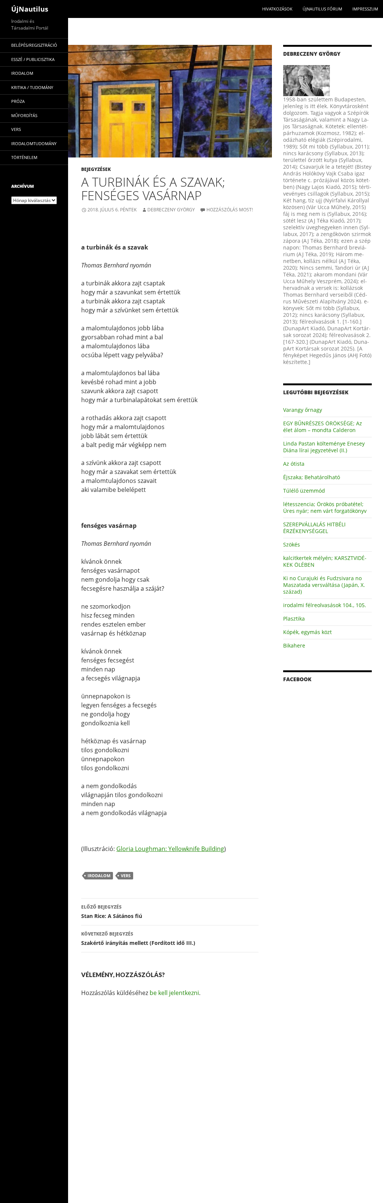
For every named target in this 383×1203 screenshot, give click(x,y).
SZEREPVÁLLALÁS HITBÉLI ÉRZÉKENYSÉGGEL (314, 528)
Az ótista (293, 463)
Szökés (291, 544)
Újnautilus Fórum (322, 9)
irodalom (99, 875)
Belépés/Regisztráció (34, 45)
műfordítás (24, 115)
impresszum (365, 9)
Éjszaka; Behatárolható (311, 477)
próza (18, 101)
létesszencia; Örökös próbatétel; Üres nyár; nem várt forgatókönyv (325, 507)
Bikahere (294, 645)
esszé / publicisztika (33, 59)
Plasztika (294, 618)
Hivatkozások (277, 9)
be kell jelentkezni (174, 993)
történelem (24, 157)
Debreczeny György (171, 209)
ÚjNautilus (29, 8)
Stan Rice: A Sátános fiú (111, 911)
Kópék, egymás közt (307, 632)
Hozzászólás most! (229, 209)
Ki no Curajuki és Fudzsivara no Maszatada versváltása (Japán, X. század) (324, 585)
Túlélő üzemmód (304, 490)
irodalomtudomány (33, 143)
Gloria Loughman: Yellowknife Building (170, 849)
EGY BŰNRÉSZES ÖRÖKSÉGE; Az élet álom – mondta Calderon (322, 427)
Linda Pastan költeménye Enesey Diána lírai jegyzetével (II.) (324, 447)
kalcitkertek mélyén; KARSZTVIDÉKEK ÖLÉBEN (325, 561)
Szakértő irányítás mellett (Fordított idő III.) (138, 938)
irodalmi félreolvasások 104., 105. (324, 605)
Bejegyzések (96, 169)
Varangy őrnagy (302, 409)
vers (126, 875)
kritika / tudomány (32, 87)
